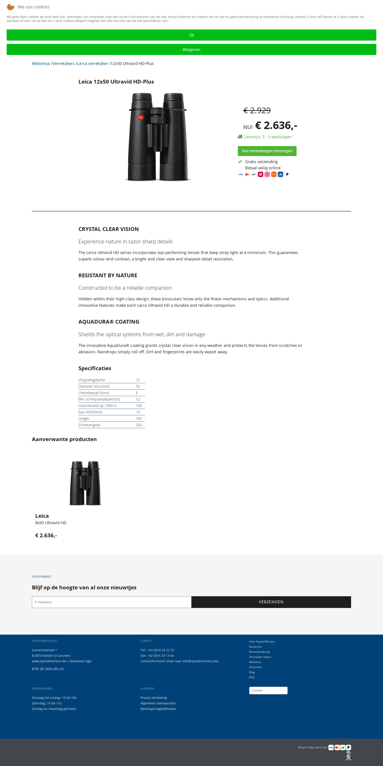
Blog (252, 672)
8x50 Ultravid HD (50, 522)
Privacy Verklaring (154, 698)
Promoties (255, 667)
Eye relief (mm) (90, 412)
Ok (191, 35)
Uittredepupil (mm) (93, 392)
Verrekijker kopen (260, 657)
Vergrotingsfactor (91, 379)
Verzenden (271, 601)
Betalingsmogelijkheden (158, 709)
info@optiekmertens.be (200, 661)
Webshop (41, 63)
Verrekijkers (64, 63)
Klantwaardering (259, 652)
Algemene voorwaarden (158, 703)
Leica (42, 515)
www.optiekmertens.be (49, 661)
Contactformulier (154, 661)
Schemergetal (89, 424)
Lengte (83, 418)
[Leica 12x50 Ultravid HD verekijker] (158, 136)
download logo (81, 661)
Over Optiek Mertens (262, 641)
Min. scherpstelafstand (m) (99, 399)
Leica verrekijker (92, 63)
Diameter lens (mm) (93, 386)
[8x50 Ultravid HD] (85, 483)
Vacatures (255, 647)
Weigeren (191, 49)
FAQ (251, 677)
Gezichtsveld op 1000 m (97, 405)
